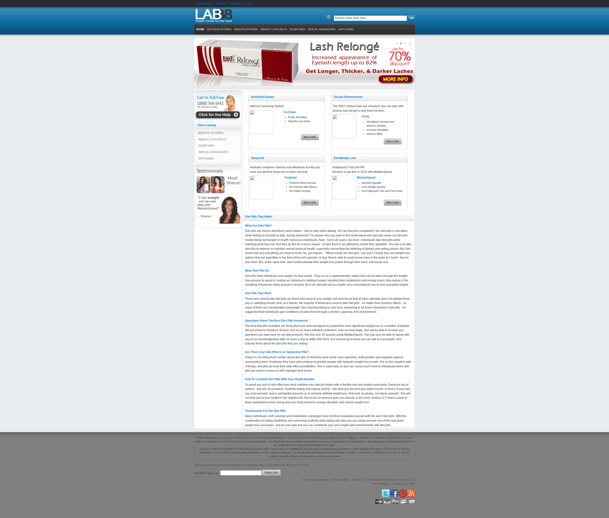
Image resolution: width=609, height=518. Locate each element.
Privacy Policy (340, 479)
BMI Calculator (380, 483)
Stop (401, 43)
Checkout (235, 3)
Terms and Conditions (315, 479)
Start (405, 43)
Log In (248, 3)
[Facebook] (394, 491)
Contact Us (399, 483)
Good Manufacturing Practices (380, 479)
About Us (408, 479)
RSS (412, 483)
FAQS (355, 479)
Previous (396, 43)
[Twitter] (385, 491)
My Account (203, 3)
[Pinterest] (402, 491)
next (409, 43)
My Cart (221, 3)
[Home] (216, 15)
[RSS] (411, 491)
